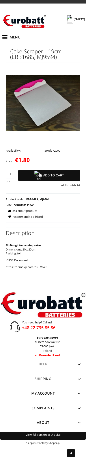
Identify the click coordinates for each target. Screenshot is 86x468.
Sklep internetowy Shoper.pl (43, 443)
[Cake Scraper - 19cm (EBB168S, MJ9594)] (43, 103)
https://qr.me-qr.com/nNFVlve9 (26, 267)
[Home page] (24, 21)
